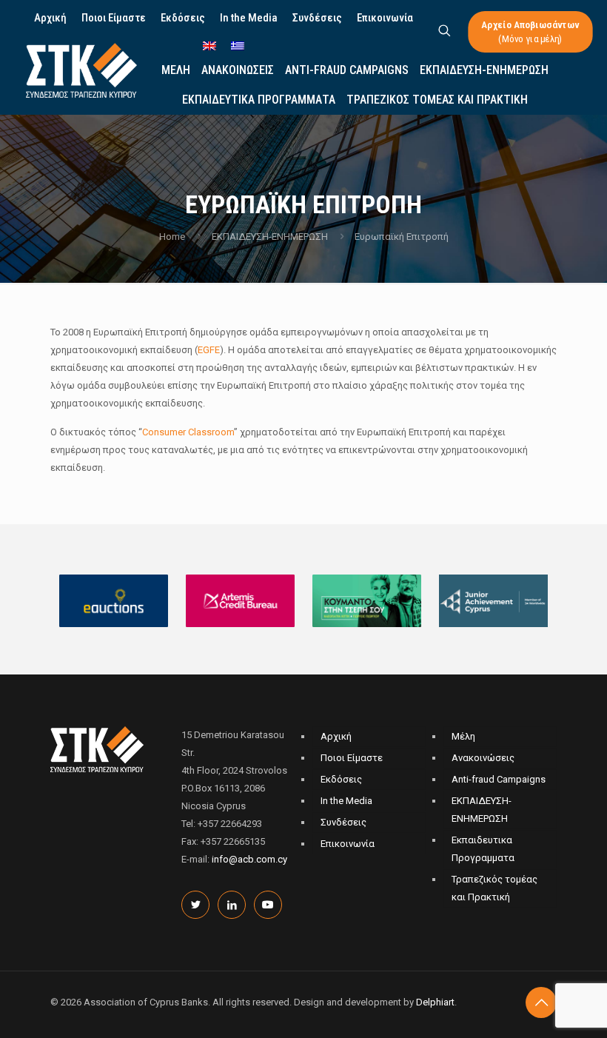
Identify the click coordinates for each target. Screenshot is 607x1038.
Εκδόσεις (341, 779)
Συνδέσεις (343, 822)
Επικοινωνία (348, 843)
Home (172, 236)
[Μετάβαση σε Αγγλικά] (209, 47)
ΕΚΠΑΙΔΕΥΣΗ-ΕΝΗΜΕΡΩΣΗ (270, 236)
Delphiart (435, 1002)
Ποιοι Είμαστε (352, 757)
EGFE (209, 349)
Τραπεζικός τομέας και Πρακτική (494, 888)
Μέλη (463, 736)
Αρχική (336, 736)
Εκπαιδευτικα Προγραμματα (483, 848)
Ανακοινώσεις (483, 757)
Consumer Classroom (188, 432)
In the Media (346, 800)
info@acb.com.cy (249, 859)
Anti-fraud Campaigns (499, 779)
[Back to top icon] (541, 1002)
